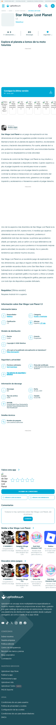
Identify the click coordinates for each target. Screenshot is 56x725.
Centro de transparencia (10, 647)
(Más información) (13, 352)
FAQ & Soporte (7, 689)
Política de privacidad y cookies (13, 706)
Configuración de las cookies (12, 709)
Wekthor (19, 22)
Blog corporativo (8, 655)
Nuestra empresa (8, 640)
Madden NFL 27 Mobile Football (35, 1)
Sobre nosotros (7, 636)
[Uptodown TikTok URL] (7, 623)
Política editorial (7, 644)
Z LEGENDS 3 (7, 546)
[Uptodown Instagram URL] (16, 623)
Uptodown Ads (7, 682)
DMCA (3, 717)
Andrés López (12, 127)
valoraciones (9, 35)
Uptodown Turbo (11, 686)
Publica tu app (7, 675)
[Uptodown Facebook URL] (25, 623)
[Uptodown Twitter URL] (11, 623)
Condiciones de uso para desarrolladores (17, 713)
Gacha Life (36, 579)
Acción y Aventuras (40, 316)
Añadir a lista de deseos (13, 497)
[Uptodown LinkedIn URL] (20, 623)
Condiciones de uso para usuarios (14, 702)
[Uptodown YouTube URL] (2, 623)
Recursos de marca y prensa (12, 651)
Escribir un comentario (28, 492)
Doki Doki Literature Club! (36, 547)
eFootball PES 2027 (20, 1)
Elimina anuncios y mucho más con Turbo (27, 83)
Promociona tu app (9, 678)
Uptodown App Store (9, 671)
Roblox (50, 546)
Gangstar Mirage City (22, 547)
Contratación (6, 658)
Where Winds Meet (9, 1)
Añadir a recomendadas (40, 497)
